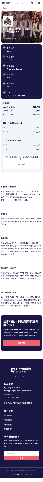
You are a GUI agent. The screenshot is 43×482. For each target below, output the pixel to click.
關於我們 (8, 415)
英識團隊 (8, 420)
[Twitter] (23, 377)
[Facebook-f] (15, 377)
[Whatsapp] (27, 377)
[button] (32, 3)
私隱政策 (8, 429)
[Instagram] (19, 377)
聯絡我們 (8, 425)
